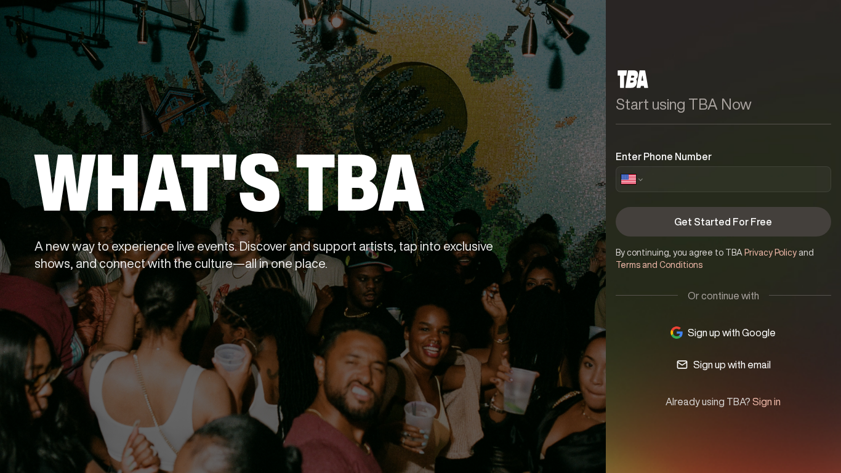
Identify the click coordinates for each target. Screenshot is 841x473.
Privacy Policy (770, 252)
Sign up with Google (732, 333)
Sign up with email (732, 365)
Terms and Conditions (659, 265)
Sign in (766, 401)
